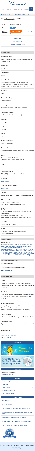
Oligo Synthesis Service (8, 393)
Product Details (17, 38)
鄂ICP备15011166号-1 (17, 447)
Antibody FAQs (5, 188)
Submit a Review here (7, 270)
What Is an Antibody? (7, 404)
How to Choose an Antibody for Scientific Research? (16, 408)
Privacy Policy (17, 448)
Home (3, 14)
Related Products (17, 41)
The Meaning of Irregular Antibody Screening (14, 417)
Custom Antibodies (16, 14)
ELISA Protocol (5, 181)
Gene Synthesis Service (8, 390)
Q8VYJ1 (3, 68)
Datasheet (19, 18)
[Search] (31, 9)
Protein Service (6, 387)
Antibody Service (6, 384)
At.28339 (8, 337)
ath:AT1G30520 (9, 333)
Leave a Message (16, 31)
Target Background (17, 47)
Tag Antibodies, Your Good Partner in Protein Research (16, 421)
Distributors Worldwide (7, 374)
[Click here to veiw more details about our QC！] (10, 433)
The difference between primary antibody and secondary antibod (17, 412)
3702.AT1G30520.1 (11, 335)
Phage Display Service (8, 381)
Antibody (8, 14)
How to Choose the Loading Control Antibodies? (14, 425)
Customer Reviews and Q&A (17, 44)
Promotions (17, 342)
